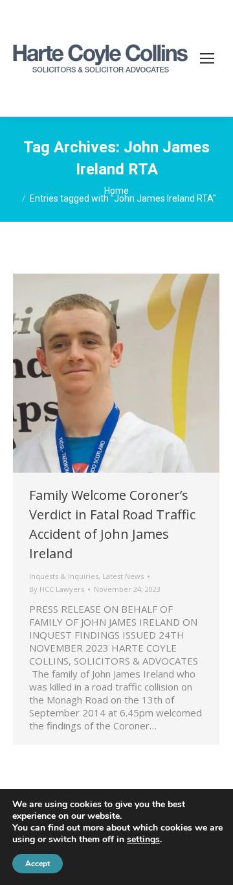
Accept (37, 863)
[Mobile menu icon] (207, 58)
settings (143, 839)
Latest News (123, 576)
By (56, 589)
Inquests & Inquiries (63, 576)
